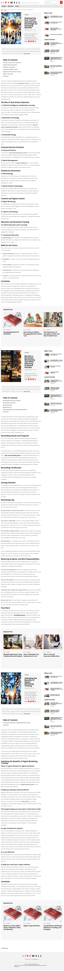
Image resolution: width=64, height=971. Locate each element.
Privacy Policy (25, 965)
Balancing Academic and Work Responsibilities (15, 409)
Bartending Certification (9, 402)
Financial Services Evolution (10, 65)
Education (10, 6)
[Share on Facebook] (29, 41)
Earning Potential (7, 405)
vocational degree (6, 237)
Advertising (31, 965)
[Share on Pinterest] (33, 41)
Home (2, 9)
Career (17, 6)
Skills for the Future (8, 74)
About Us (16, 965)
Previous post (5, 948)
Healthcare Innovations (9, 67)
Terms (20, 965)
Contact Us (44, 965)
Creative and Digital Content (10, 69)
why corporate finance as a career (18, 152)
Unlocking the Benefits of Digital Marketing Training (16, 722)
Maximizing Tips (7, 407)
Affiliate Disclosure (37, 965)
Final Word (5, 411)
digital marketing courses (27, 784)
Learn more (27, 53)
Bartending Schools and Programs (12, 400)
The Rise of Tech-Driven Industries (12, 62)
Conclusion (6, 76)
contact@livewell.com (35, 959)
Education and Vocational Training (11, 71)
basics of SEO (25, 801)
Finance (4, 6)
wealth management (21, 163)
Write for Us (16, 966)
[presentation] (3, 327)
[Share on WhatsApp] (35, 41)
